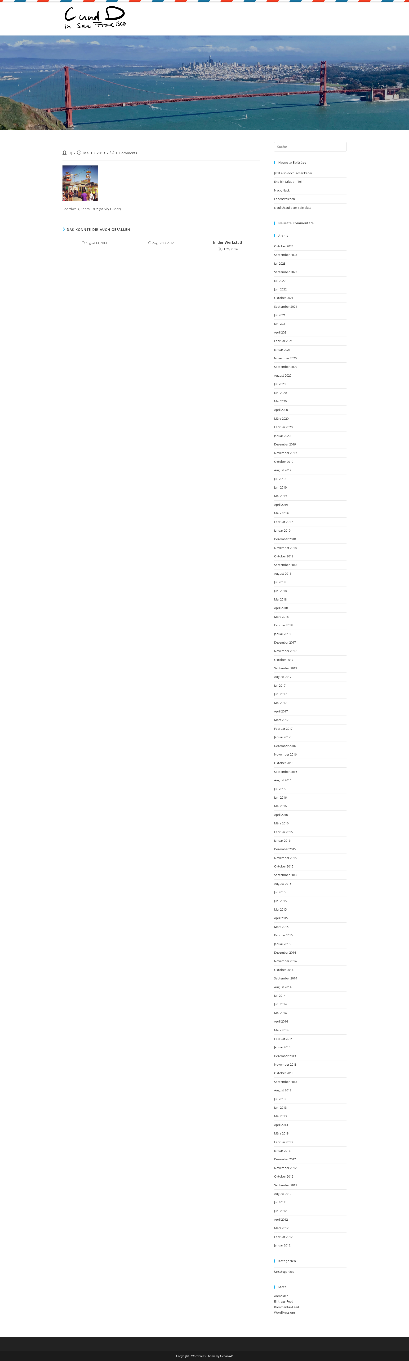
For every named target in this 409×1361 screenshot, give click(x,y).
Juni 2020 (280, 393)
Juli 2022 (279, 281)
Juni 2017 (280, 694)
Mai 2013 (280, 1116)
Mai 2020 (280, 401)
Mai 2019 (280, 496)
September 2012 (285, 1185)
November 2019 (285, 453)
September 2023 (285, 255)
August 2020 (282, 375)
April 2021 (281, 332)
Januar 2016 (282, 840)
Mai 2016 (280, 806)
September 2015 (285, 875)
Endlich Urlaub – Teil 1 (289, 181)
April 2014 (281, 1021)
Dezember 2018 (285, 539)
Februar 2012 (283, 1237)
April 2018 (281, 608)
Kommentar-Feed (286, 1307)
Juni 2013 (280, 1107)
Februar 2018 (283, 625)
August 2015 (282, 883)
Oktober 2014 (283, 970)
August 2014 (282, 987)
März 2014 (281, 1030)
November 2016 (285, 754)
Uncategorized (284, 1271)
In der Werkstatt (227, 242)
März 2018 (281, 616)
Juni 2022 (280, 289)
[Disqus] (161, 320)
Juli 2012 (279, 1202)
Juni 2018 (280, 591)
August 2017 (282, 677)
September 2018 (285, 565)
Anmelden (281, 1296)
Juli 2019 (279, 479)
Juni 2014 (280, 1004)
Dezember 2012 (285, 1159)
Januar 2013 (282, 1150)
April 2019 (281, 505)
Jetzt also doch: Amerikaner (293, 173)
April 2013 (281, 1125)
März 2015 (281, 927)
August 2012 (282, 1194)
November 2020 (285, 358)
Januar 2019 (282, 530)
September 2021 (285, 306)
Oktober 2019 (283, 461)
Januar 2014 (282, 1047)
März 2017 (281, 720)
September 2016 (285, 771)
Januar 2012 (282, 1245)
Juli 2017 (279, 685)
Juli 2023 (279, 263)
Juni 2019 (280, 487)
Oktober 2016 (283, 763)
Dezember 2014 (285, 952)
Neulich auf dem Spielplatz (292, 207)
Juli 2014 (279, 995)
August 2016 (282, 780)
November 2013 (285, 1064)
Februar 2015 (283, 935)
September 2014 (285, 978)
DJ (70, 153)
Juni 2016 (280, 797)
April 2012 (281, 1219)
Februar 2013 (283, 1142)
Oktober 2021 (283, 298)
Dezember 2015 (285, 849)
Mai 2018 (280, 599)
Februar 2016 (283, 832)
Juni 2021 (280, 323)
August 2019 (282, 470)
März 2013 (281, 1133)
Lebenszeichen (284, 199)
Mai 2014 (280, 1013)
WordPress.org (284, 1312)
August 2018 (282, 573)
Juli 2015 (279, 892)
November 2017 (285, 651)
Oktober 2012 (283, 1176)
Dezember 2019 (285, 444)
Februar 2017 (283, 728)
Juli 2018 (279, 582)
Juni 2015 (280, 901)
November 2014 (285, 961)
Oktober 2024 (283, 246)
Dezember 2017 (285, 642)
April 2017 (281, 711)
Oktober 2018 (283, 556)
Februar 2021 (283, 341)
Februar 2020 (283, 427)
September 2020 (285, 367)
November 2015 (285, 858)
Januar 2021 (282, 349)
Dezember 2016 (285, 746)
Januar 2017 (282, 737)
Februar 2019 (283, 522)
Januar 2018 (282, 634)
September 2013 (285, 1082)
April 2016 (281, 815)
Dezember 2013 (285, 1056)
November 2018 (285, 548)
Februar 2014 (283, 1038)
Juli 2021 (279, 315)
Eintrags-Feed (283, 1301)
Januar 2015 (282, 944)
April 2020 (281, 410)
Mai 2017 (280, 703)
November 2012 (285, 1168)
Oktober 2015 (283, 866)
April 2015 (281, 918)
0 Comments (126, 153)
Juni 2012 (280, 1211)
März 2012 (281, 1228)
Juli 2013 (279, 1099)
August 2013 (282, 1090)
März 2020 (281, 418)
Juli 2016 (279, 789)
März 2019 (281, 513)
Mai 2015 (280, 909)
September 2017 (285, 668)
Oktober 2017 (283, 660)
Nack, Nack (282, 190)
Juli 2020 (279, 384)
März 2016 (281, 823)
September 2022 (285, 272)
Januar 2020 (282, 436)
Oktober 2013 (283, 1073)
